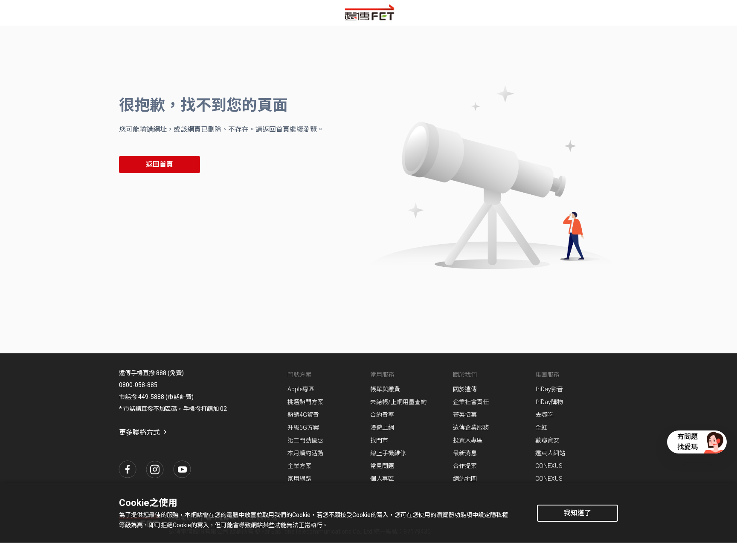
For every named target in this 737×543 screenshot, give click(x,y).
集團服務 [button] (547, 374)
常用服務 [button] (382, 374)
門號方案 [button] (299, 374)
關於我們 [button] (465, 374)
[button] (127, 469)
